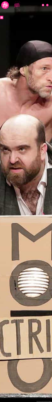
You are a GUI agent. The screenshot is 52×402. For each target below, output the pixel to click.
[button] (1, 17)
